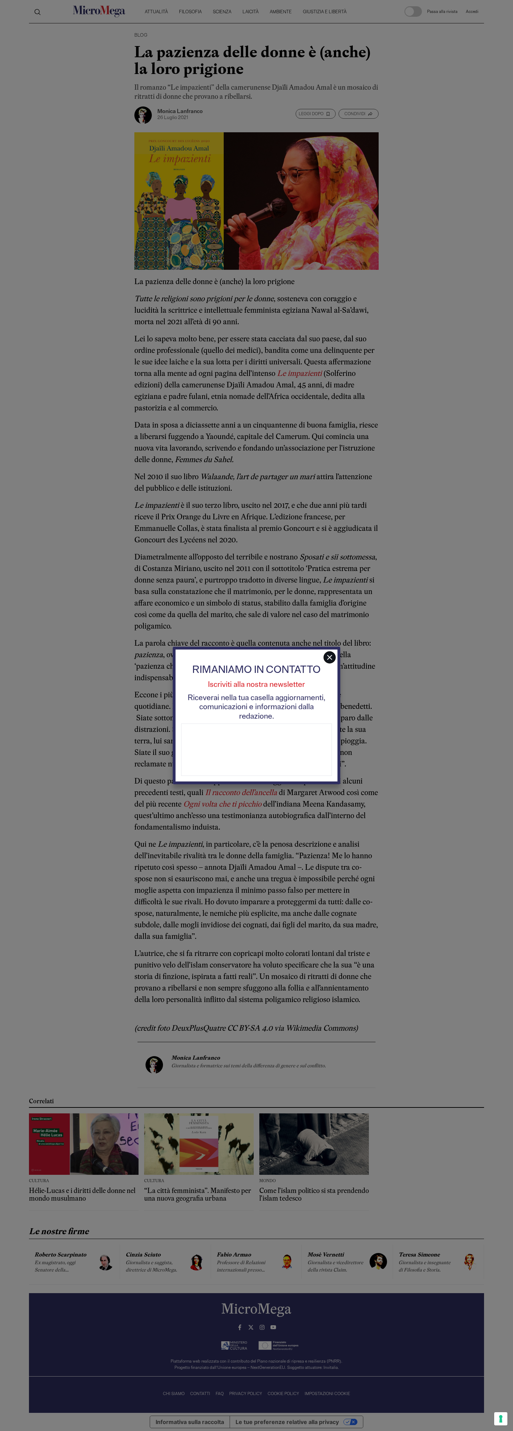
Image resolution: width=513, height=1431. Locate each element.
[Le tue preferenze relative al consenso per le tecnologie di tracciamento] (500, 1418)
